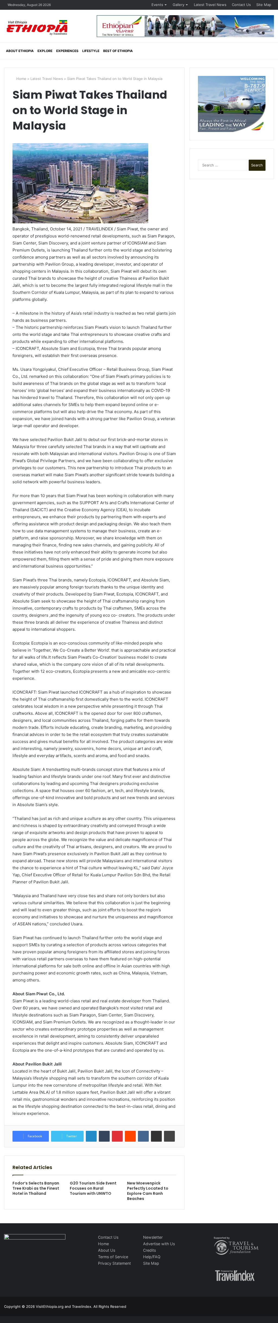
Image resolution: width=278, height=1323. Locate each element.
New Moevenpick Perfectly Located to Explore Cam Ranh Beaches (147, 1190)
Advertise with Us (159, 1243)
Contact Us (241, 4)
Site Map (263, 4)
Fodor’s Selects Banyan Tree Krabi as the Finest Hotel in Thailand (35, 1188)
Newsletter (153, 1237)
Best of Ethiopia (118, 51)
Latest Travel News (210, 4)
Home (20, 78)
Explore (44, 51)
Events (157, 4)
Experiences (67, 51)
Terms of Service (113, 1256)
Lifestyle (90, 51)
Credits (149, 1250)
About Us (106, 1250)
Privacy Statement (114, 1263)
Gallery (178, 4)
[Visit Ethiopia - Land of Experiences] (37, 28)
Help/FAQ (151, 1256)
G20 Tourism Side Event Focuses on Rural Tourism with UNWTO (93, 1188)
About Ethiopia (20, 51)
